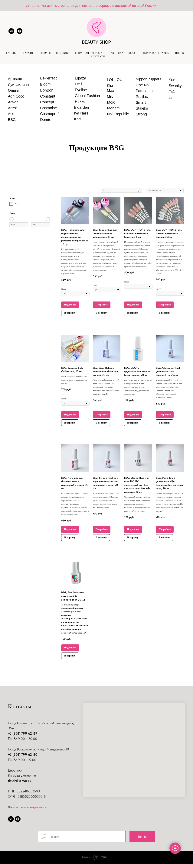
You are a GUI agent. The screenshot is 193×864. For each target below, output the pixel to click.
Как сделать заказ (122, 53)
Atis (11, 114)
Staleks (142, 108)
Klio (110, 85)
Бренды (11, 53)
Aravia (13, 102)
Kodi (77, 119)
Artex (12, 108)
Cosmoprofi (49, 114)
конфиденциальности (34, 807)
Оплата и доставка (155, 53)
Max (110, 91)
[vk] (11, 31)
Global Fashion (87, 96)
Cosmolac (48, 108)
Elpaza (80, 78)
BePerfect (48, 78)
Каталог (28, 53)
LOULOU (114, 80)
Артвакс (15, 79)
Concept (47, 102)
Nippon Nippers (148, 79)
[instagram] (19, 31)
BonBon (46, 90)
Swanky (175, 86)
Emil (78, 84)
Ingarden (81, 107)
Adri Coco (16, 96)
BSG (12, 120)
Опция (13, 90)
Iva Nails (81, 113)
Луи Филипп (18, 84)
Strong (141, 114)
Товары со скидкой (55, 53)
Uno (172, 98)
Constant (47, 96)
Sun (172, 80)
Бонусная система (88, 53)
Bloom (45, 84)
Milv (110, 96)
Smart (141, 102)
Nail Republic (118, 114)
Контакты (98, 56)
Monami (113, 108)
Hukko (80, 101)
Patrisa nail (145, 91)
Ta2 (172, 91)
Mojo (111, 102)
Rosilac (142, 97)
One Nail (143, 85)
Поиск (179, 53)
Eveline (81, 90)
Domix (45, 120)
